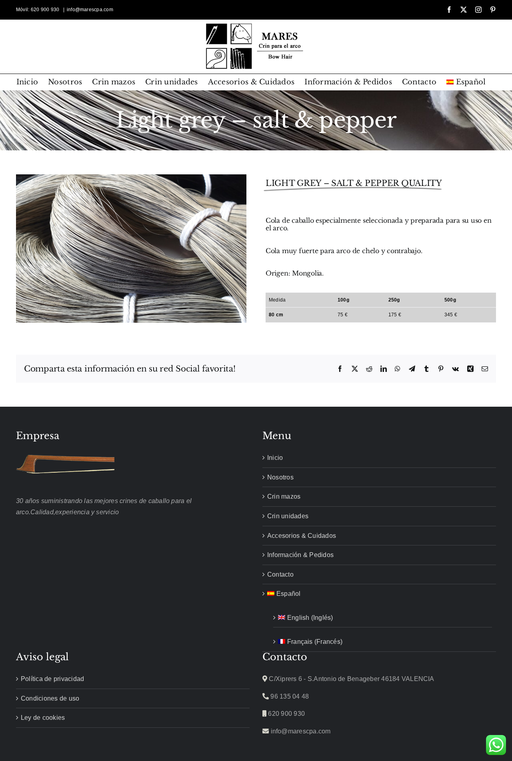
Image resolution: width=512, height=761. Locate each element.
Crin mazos (283, 496)
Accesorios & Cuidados (301, 535)
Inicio (275, 457)
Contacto (280, 574)
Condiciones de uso (50, 698)
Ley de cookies (43, 717)
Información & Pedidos (300, 554)
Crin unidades (287, 516)
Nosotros (280, 477)
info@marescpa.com (90, 9)
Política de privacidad (52, 678)
